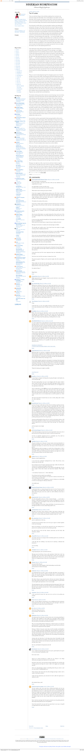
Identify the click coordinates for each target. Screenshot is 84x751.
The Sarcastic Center (20, 211)
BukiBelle (17, 207)
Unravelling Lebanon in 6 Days (20, 180)
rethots (33, 456)
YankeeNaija (35, 276)
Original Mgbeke (19, 214)
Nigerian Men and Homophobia (19, 216)
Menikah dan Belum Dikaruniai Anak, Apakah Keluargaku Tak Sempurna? (21, 147)
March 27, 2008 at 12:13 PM (42, 570)
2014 (17, 60)
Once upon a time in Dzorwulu (19, 162)
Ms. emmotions (35, 518)
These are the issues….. (20, 111)
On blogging (19, 91)
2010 (17, 66)
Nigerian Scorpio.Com (41, 4)
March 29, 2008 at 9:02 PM (42, 615)
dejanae (33, 562)
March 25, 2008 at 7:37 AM (41, 441)
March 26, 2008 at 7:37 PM (44, 509)
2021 (17, 51)
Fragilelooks (18, 238)
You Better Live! (19, 208)
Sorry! (17, 198)
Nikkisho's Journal (19, 254)
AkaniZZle (34, 536)
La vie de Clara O (19, 266)
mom (39, 174)
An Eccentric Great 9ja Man (20, 299)
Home (47, 726)
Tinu (33, 599)
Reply (33, 274)
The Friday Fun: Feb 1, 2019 (21, 187)
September (19, 75)
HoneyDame (18, 295)
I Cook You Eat (18, 194)
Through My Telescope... (20, 197)
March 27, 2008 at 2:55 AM (44, 518)
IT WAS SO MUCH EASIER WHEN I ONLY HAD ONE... (44, 346)
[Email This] (41, 172)
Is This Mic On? (18, 115)
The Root (17, 236)
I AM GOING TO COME (20, 243)
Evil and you (18, 170)
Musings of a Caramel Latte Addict (20, 280)
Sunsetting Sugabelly (20, 143)
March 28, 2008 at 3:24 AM (39, 599)
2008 (17, 69)
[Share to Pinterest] (45, 172)
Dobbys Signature (19, 173)
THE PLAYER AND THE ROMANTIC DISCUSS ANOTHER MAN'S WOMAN (20, 250)
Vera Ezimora (35, 301)
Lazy (17, 300)
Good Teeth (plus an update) (21, 201)
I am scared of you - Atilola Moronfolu (20, 153)
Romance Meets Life (20, 155)
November (19, 72)
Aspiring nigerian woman (38, 686)
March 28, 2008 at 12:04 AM (42, 592)
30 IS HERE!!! (18, 232)
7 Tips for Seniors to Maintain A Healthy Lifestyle (19, 157)
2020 (17, 52)
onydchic (34, 441)
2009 (17, 67)
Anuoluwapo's (18, 288)
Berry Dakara (18, 132)
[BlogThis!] (42, 172)
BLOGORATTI (18, 204)
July (18, 78)
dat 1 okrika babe (36, 283)
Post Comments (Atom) (38, 727)
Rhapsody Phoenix (19, 107)
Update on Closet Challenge (19, 285)
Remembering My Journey (21, 257)
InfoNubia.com (18, 145)
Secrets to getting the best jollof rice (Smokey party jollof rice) (21, 175)
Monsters (17, 292)
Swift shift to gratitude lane (20, 220)
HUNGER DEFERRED (20, 108)
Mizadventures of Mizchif (21, 117)
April (18, 82)
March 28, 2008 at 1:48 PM (39, 608)
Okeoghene (18, 283)
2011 (17, 64)
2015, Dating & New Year (20, 255)
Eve (32, 608)
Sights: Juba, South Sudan (20, 229)
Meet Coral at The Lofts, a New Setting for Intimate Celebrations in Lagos (21, 99)
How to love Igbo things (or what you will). (21, 224)
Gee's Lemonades (19, 275)
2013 (17, 61)
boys (33, 174)
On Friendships (19, 88)
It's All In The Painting (20, 205)
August (18, 76)
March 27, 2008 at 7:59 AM (41, 549)
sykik (17, 242)
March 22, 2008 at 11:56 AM (53, 179)
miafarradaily (18, 186)
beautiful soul (35, 403)
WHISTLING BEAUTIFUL (20, 262)
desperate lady (35, 497)
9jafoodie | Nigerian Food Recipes (20, 122)
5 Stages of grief (19, 212)
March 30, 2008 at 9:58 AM (43, 649)
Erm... (17, 183)
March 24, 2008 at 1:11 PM (44, 350)
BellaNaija (18, 97)
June (18, 79)
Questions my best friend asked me (20, 259)
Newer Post (31, 726)
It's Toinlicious (18, 182)
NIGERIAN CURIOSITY (37, 345)
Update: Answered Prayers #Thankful (21, 277)
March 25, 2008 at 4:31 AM (46, 430)
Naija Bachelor (19, 248)
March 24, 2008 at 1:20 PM (42, 376)
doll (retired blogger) (36, 430)
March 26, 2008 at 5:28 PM (44, 497)
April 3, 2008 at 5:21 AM (49, 686)
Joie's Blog (18, 114)
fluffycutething (19, 110)
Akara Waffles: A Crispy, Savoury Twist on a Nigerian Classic (20, 123)
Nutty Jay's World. (19, 245)
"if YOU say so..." (19, 291)
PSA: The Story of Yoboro (20, 296)
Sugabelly (18, 142)
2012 (17, 63)
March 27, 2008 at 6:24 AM (42, 536)
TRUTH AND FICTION (20, 200)
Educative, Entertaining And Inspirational (20, 105)
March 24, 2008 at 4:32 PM (44, 403)
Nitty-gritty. (18, 165)
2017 (17, 55)
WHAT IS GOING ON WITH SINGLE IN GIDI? (20, 191)
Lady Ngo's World (19, 161)
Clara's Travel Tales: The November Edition (20, 268)
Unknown (34, 570)
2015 (17, 58)
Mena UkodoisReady (19, 169)
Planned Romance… (19, 281)
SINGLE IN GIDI (19, 189)
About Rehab (18, 289)
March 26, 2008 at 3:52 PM (48, 487)
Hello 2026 (18, 118)
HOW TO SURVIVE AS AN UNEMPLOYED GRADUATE (20, 272)
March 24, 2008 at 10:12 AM (47, 321)
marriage (36, 174)
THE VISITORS (18, 239)
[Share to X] (43, 172)
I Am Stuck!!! (18, 246)
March (18, 84)
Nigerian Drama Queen (37, 487)
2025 (17, 49)
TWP (17, 228)
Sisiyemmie (18, 137)
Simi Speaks (34, 649)
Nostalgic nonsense (20, 85)
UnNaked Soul (35, 509)
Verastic (17, 127)
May (18, 81)
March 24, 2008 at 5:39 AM (42, 311)
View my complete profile (19, 25)
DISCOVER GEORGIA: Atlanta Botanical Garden (21, 134)
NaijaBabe (34, 311)
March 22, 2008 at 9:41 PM (43, 276)
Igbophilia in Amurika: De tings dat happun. (20, 226)
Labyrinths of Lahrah (20, 178)
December (19, 70)
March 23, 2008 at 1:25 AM (45, 283)
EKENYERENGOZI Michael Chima (39, 179)
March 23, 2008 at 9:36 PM (43, 301)
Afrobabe (34, 549)
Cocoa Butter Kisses (20, 231)
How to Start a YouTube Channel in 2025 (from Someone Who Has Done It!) (21, 139)
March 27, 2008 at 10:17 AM (41, 562)
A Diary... (17, 235)
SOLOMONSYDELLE (36, 321)
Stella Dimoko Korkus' (20, 103)
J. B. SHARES (18, 218)
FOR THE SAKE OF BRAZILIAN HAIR (19, 264)
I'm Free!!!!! (19, 90)
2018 (17, 54)
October (18, 73)
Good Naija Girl (35, 350)
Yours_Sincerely (19, 270)
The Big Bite (18, 195)
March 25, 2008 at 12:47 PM (41, 456)
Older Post (62, 726)
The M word (19, 87)
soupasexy (34, 592)
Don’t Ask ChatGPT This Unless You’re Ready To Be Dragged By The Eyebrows (21, 129)
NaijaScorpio (22, 14)
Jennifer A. (34, 376)
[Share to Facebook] (44, 172)
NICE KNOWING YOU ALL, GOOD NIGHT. (20, 167)
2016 (17, 57)
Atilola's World (19, 151)
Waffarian (34, 615)
